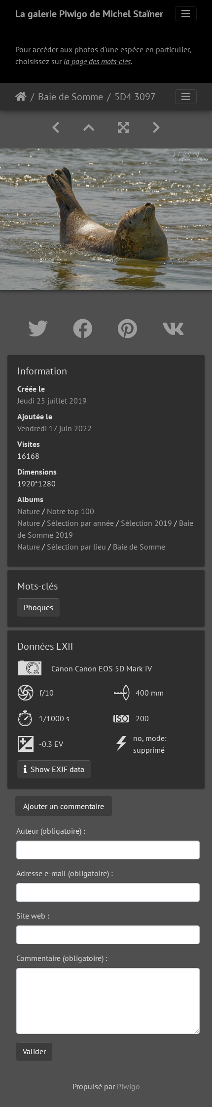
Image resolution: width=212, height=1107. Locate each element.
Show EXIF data (56, 769)
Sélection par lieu (76, 547)
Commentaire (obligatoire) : (61, 958)
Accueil (21, 96)
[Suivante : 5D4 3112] (156, 127)
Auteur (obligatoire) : (50, 831)
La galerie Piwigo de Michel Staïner (89, 13)
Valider (34, 1051)
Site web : (32, 916)
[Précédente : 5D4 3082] (55, 127)
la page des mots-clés (97, 61)
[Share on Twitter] (40, 328)
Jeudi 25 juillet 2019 (52, 401)
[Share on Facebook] (85, 328)
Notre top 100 (70, 511)
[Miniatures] (88, 127)
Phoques (38, 607)
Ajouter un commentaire (63, 806)
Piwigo (128, 1086)
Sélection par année (80, 523)
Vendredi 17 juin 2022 (54, 428)
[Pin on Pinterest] (130, 328)
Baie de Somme (70, 96)
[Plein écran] (123, 127)
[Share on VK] (173, 328)
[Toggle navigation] (186, 13)
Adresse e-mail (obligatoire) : (64, 873)
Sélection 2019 (146, 523)
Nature (28, 511)
